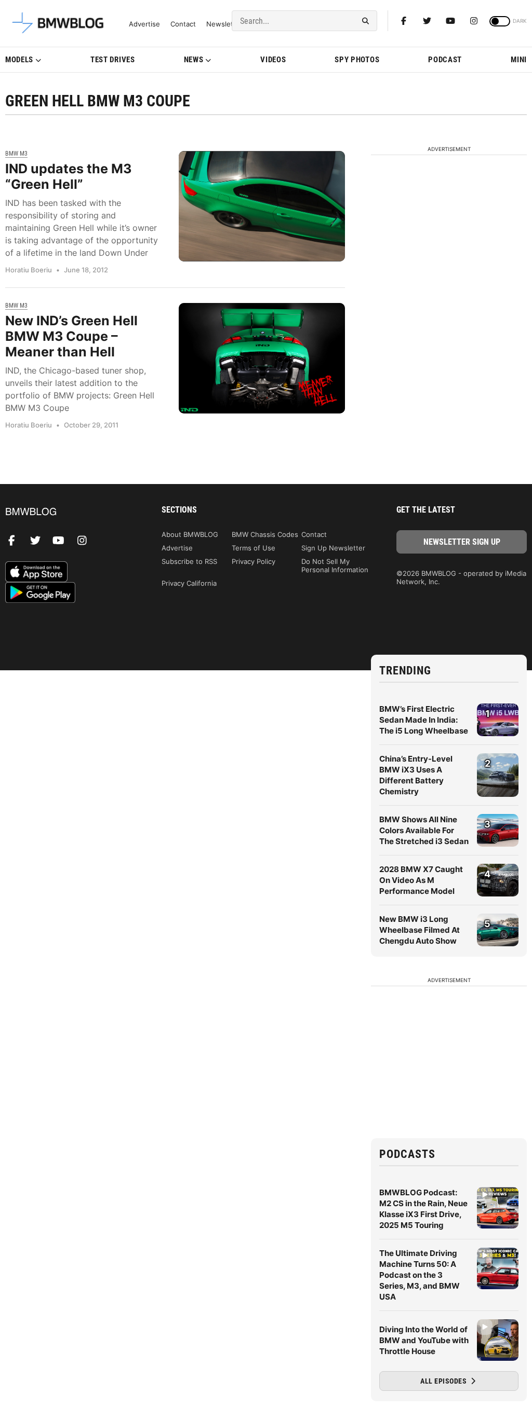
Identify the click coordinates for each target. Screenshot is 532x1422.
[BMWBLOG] (70, 512)
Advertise (144, 24)
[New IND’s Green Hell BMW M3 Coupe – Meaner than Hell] (262, 358)
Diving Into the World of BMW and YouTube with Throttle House (424, 1340)
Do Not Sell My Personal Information (334, 565)
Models (19, 59)
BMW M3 (16, 153)
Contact (183, 24)
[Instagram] (474, 21)
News (194, 59)
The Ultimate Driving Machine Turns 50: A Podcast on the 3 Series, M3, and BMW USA (419, 1275)
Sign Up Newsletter (333, 548)
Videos (273, 59)
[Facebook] (403, 21)
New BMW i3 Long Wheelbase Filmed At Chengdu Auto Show (419, 930)
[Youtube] (450, 21)
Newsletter (224, 24)
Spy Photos (357, 59)
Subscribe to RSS (189, 561)
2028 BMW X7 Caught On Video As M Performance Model (421, 880)
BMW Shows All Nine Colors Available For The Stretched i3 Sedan (424, 830)
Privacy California (189, 583)
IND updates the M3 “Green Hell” (68, 176)
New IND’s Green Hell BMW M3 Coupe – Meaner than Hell (71, 336)
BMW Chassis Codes (265, 534)
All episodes (444, 1381)
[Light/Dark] (499, 21)
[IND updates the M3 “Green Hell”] (262, 206)
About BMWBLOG (190, 534)
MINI (519, 59)
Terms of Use (253, 548)
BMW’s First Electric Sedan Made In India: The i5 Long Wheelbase (423, 720)
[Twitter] (427, 21)
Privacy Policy (253, 561)
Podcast (445, 59)
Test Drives (112, 59)
